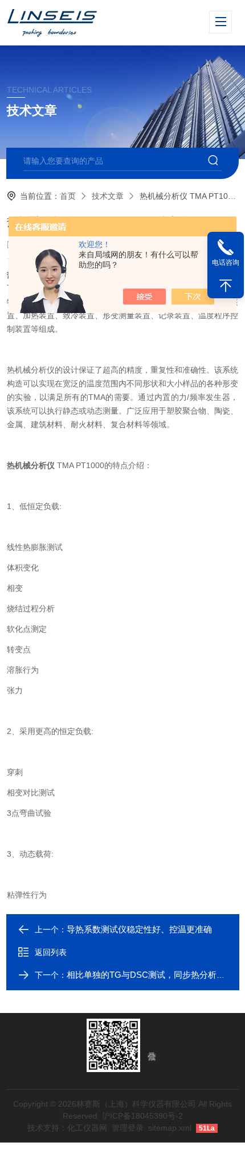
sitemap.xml (169, 1127)
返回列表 (51, 952)
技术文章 (108, 196)
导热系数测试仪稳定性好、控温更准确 (139, 929)
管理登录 (128, 1127)
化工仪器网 (87, 1127)
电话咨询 (225, 262)
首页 (68, 196)
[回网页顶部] (226, 285)
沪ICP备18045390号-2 (142, 1115)
